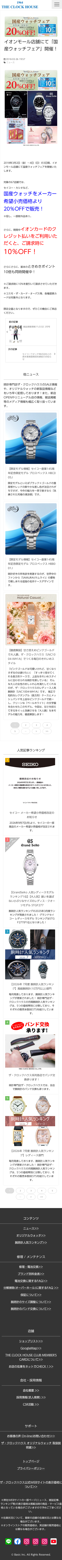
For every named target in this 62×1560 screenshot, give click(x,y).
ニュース (10, 62)
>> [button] (47, 731)
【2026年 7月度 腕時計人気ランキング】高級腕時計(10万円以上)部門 (32, 986)
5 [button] (15, 731)
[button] (57, 4)
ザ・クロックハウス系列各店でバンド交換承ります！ (32, 1077)
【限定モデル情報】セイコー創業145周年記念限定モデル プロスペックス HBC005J (32, 473)
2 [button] (25, 725)
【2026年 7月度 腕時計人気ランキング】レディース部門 (32, 1153)
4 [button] (47, 725)
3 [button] (36, 725)
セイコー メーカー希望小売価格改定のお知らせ (31, 814)
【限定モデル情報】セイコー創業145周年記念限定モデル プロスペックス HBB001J (31, 563)
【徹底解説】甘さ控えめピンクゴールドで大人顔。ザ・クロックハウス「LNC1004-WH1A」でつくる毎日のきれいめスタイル (31, 656)
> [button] (36, 731)
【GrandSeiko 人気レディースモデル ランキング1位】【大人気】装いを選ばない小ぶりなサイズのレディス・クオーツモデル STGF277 (32, 899)
